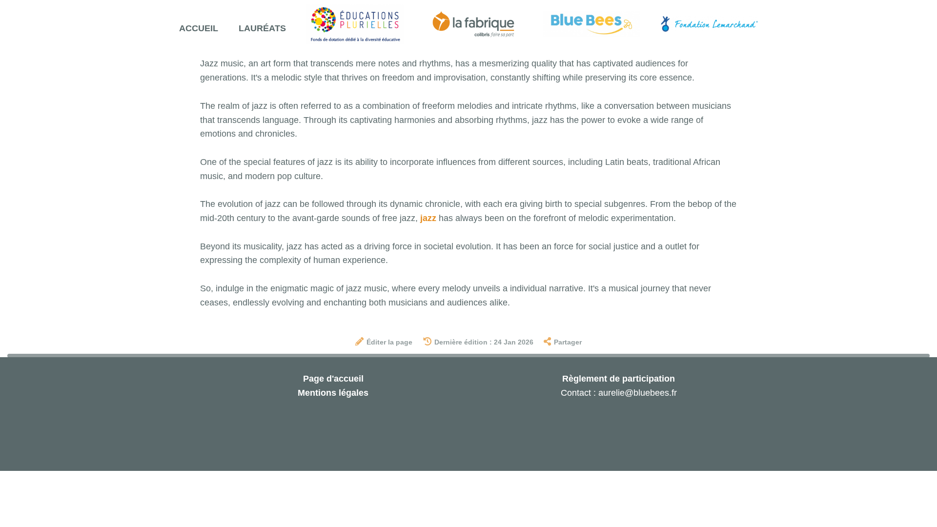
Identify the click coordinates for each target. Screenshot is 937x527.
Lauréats (262, 28)
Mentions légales (333, 393)
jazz (428, 218)
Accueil (198, 28)
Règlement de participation (618, 379)
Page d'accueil (333, 379)
